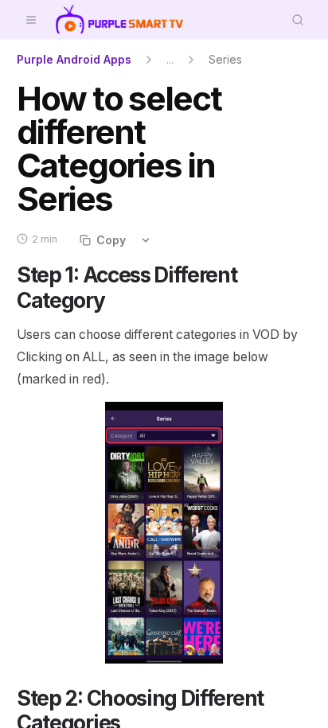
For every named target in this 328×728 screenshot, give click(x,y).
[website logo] (119, 20)
